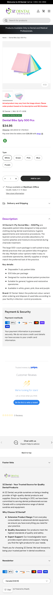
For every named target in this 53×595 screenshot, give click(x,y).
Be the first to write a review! (26, 402)
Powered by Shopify (22, 589)
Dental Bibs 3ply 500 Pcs (17, 37)
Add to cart (35, 178)
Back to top (26, 453)
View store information (15, 193)
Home (4, 37)
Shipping (5, 130)
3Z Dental (6, 111)
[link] (12, 415)
